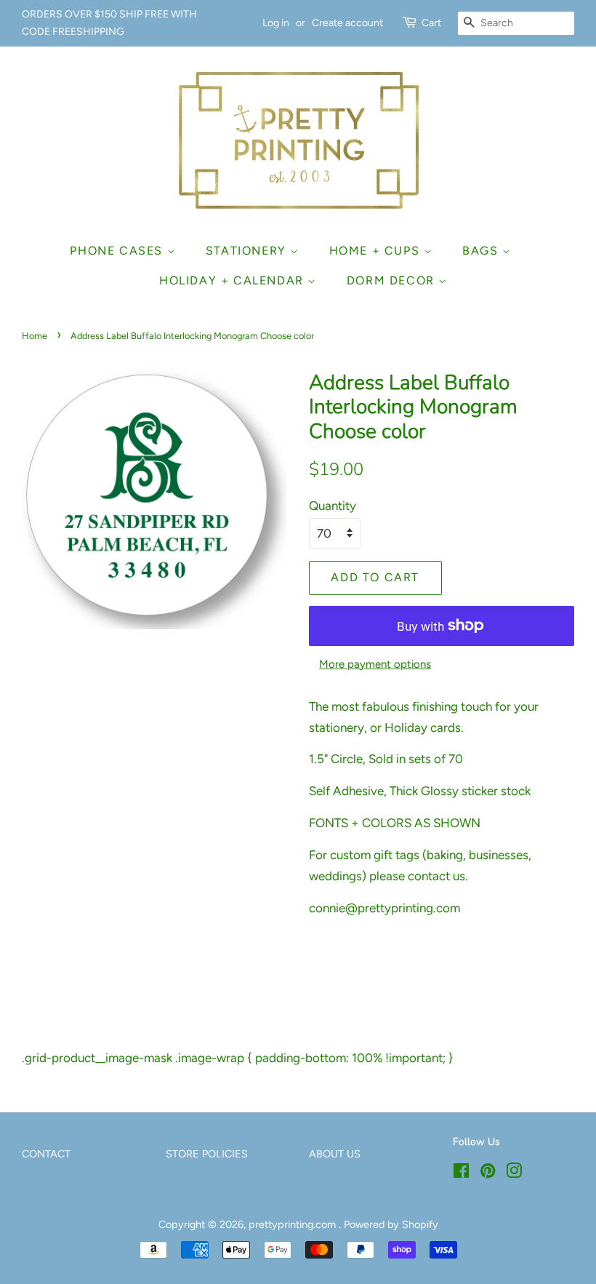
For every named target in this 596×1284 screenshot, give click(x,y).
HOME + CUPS (376, 251)
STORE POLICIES (207, 1153)
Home (34, 335)
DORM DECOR (393, 280)
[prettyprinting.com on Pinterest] (488, 1173)
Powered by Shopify (391, 1224)
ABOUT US (335, 1153)
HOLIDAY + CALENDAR (233, 280)
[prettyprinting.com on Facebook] (461, 1173)
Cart (431, 23)
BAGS (482, 251)
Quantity (332, 505)
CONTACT (46, 1153)
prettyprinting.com (294, 1224)
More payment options (375, 664)
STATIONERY (248, 251)
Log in (275, 23)
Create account (347, 23)
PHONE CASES (118, 251)
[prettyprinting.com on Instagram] (514, 1173)
